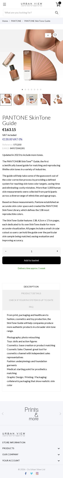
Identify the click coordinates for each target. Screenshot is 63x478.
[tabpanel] (31, 60)
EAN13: (6, 148)
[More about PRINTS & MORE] (31, 413)
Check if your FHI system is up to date (31, 300)
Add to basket (31, 260)
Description (31, 286)
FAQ (31, 307)
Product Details (31, 293)
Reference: (7, 144)
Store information (13, 442)
